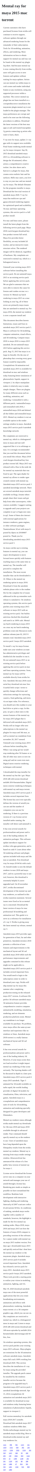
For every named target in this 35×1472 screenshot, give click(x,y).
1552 (11, 1447)
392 (23, 1447)
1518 (24, 1450)
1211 (4, 1445)
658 (17, 1447)
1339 (11, 1450)
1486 (10, 1464)
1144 (28, 1456)
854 (21, 1464)
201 (28, 1459)
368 (16, 1453)
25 (9, 1459)
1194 (16, 1467)
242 (16, 1461)
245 (28, 1447)
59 (21, 1453)
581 (27, 1464)
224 (4, 1464)
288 (27, 1461)
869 (28, 1467)
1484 (10, 1470)
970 (4, 1459)
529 (4, 1453)
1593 (17, 1450)
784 (16, 1445)
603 (22, 1456)
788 (11, 1445)
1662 (16, 1456)
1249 (21, 1459)
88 (21, 1461)
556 (4, 1467)
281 (30, 1450)
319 (4, 1470)
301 (4, 1461)
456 (4, 1456)
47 (16, 1464)
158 (10, 1456)
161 (28, 1445)
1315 (22, 1445)
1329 (10, 1461)
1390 (15, 1459)
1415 (10, 1453)
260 (27, 1453)
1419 (4, 1447)
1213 (4, 1450)
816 (23, 1467)
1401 (10, 1467)
